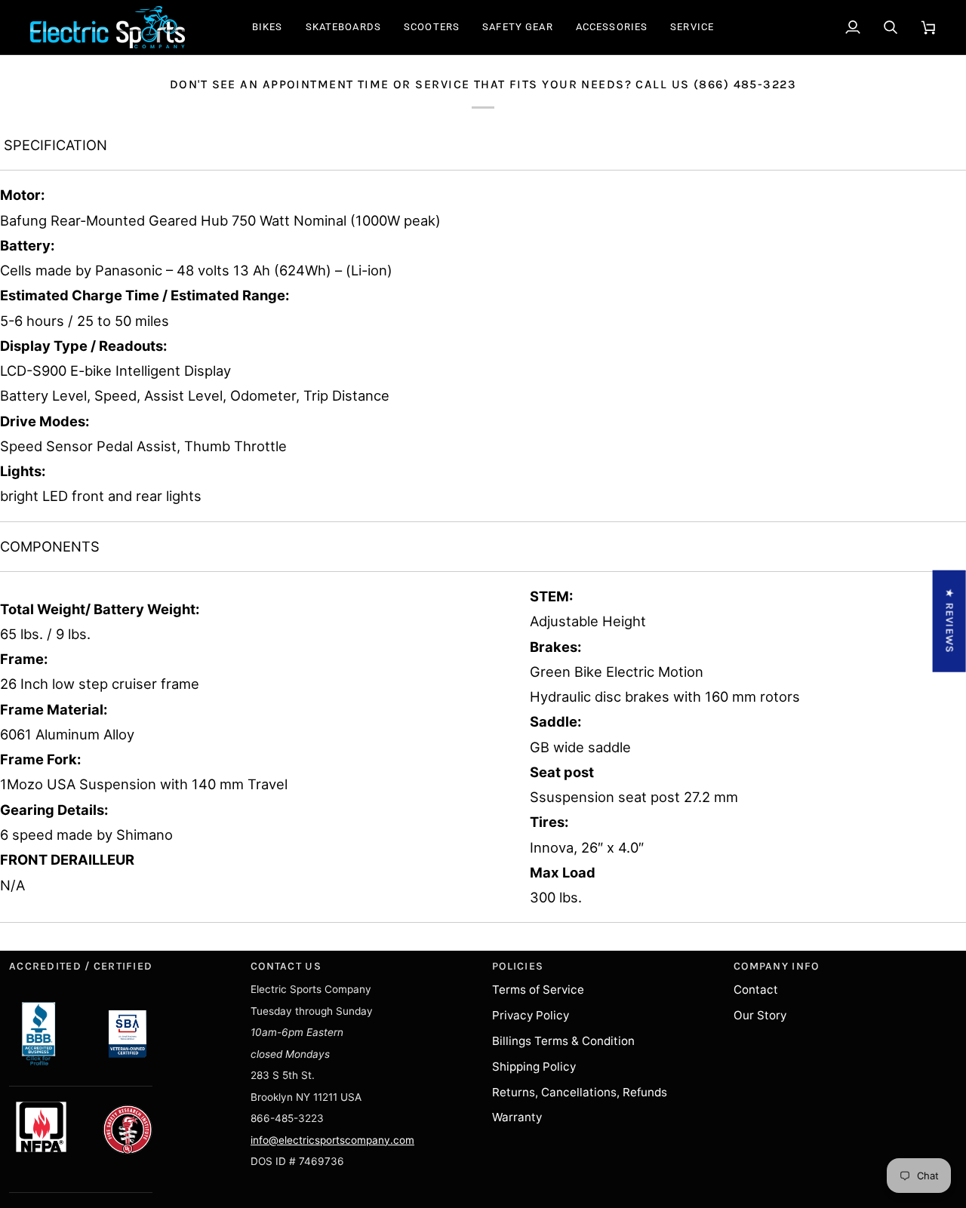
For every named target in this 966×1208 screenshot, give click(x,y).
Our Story (760, 1015)
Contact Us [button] (286, 966)
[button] (267, 27)
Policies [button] (517, 966)
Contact (756, 989)
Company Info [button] (776, 966)
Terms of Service (538, 989)
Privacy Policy (530, 1015)
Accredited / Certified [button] (80, 966)
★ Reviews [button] (949, 620)
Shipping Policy (534, 1066)
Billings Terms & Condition (563, 1041)
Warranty (517, 1117)
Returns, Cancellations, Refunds (579, 1092)
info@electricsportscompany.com (332, 1140)
